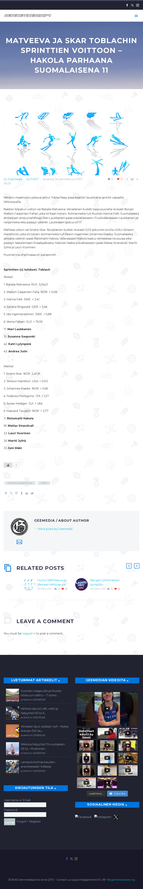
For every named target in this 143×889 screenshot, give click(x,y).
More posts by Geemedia (55, 529)
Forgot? (22, 821)
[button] (128, 565)
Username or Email (17, 800)
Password (10, 810)
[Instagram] (137, 5)
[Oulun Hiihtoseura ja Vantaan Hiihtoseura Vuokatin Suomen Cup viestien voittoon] (29, 584)
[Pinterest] (16, 493)
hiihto (44, 483)
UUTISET (32, 179)
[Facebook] (127, 5)
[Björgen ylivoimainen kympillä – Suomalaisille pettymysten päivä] (82, 584)
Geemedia (15, 179)
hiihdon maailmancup (20, 483)
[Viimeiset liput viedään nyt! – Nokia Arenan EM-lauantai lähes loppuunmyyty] (12, 730)
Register (35, 821)
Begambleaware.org (121, 879)
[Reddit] (32, 493)
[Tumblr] (21, 493)
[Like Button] (8, 465)
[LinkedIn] (26, 493)
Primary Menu (136, 16)
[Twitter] (132, 5)
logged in (28, 633)
